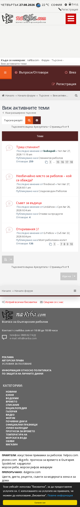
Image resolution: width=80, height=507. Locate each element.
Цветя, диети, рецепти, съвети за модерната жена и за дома (39, 478)
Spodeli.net (9, 463)
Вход (74, 4)
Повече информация (60, 495)
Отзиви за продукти (50, 213)
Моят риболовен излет (52, 240)
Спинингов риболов (50, 158)
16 (62, 162)
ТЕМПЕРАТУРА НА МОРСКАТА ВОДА (16, 436)
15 (58, 162)
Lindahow (49, 207)
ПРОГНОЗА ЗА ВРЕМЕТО (20, 431)
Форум (45, 60)
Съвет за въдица (29, 203)
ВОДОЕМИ (12, 398)
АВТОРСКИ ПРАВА (13, 360)
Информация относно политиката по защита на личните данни (26, 372)
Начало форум (24, 290)
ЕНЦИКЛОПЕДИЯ (16, 408)
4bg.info (23, 460)
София (56, 5)
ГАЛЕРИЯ (11, 411)
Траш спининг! (27, 147)
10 (71, 244)
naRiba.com (33, 60)
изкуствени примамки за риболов (39, 455)
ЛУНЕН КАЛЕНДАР (17, 428)
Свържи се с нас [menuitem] (53, 302)
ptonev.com (9, 460)
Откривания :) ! (27, 229)
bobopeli (49, 151)
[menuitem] (31, 73)
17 (66, 162)
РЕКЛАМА (8, 357)
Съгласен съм (40, 502)
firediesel (49, 184)
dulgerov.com (32, 472)
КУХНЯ (10, 395)
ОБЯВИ (10, 441)
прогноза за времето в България (52, 460)
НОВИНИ (11, 391)
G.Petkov (48, 233)
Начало (6, 290)
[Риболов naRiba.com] (24, 18)
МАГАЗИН (12, 444)
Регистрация (69, 9)
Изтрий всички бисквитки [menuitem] (21, 302)
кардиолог (24, 463)
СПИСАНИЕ (12, 405)
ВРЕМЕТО (11, 401)
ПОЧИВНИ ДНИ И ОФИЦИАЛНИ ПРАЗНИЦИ (21, 423)
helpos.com (70, 455)
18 (71, 162)
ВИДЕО (10, 414)
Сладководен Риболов (52, 191)
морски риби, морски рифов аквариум (27, 467)
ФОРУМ (10, 418)
